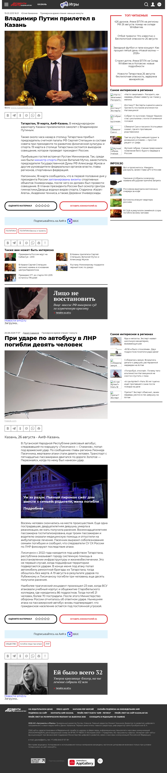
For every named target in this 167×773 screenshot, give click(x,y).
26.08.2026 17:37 (12, 333)
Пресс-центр (62, 709)
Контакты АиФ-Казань (62, 713)
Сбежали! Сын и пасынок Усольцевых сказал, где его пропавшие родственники (143, 129)
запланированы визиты (64, 179)
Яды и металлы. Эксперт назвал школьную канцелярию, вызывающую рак (140, 341)
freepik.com (10, 421)
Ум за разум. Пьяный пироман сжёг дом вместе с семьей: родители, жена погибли (61, 499)
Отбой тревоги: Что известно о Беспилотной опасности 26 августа (136, 37)
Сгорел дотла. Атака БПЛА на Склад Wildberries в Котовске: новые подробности (136, 63)
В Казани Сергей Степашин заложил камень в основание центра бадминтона (34, 267)
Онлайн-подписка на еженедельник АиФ (118, 709)
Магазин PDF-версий (83, 709)
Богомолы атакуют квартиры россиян (138, 201)
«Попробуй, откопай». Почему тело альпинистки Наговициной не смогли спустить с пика (142, 373)
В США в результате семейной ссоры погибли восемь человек (142, 211)
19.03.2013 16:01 (12, 13)
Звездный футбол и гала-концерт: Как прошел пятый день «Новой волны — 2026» (136, 50)
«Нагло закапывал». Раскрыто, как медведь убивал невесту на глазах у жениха (142, 97)
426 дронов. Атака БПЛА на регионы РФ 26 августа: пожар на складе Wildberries (136, 24)
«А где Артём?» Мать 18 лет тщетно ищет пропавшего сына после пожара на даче (142, 384)
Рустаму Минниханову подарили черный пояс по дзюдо (87, 266)
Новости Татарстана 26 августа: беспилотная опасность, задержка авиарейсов (136, 76)
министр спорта (45, 160)
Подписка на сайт (37, 713)
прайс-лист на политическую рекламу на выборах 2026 (57, 717)
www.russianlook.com (22, 107)
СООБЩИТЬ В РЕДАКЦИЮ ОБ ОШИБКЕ (107, 717)
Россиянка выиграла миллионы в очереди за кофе (140, 190)
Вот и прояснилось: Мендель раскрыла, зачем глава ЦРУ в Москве (142, 168)
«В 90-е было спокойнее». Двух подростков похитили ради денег (141, 350)
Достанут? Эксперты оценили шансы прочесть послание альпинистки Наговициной (143, 108)
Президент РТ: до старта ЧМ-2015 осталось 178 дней (36, 276)
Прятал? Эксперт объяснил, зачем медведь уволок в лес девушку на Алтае (141, 395)
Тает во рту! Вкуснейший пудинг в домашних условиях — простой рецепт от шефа (141, 140)
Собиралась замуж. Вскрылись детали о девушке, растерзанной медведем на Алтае (141, 362)
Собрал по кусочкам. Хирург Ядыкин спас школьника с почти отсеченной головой (143, 118)
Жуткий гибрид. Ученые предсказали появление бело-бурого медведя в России (143, 151)
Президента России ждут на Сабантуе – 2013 (33, 255)
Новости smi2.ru (15, 320)
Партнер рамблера (56, 761)
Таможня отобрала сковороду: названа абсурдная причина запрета (142, 179)
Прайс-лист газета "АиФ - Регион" (94, 713)
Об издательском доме (40, 709)
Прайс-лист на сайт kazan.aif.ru (131, 713)
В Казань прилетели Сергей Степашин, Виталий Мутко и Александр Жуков (84, 257)
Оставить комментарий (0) (83, 206)
